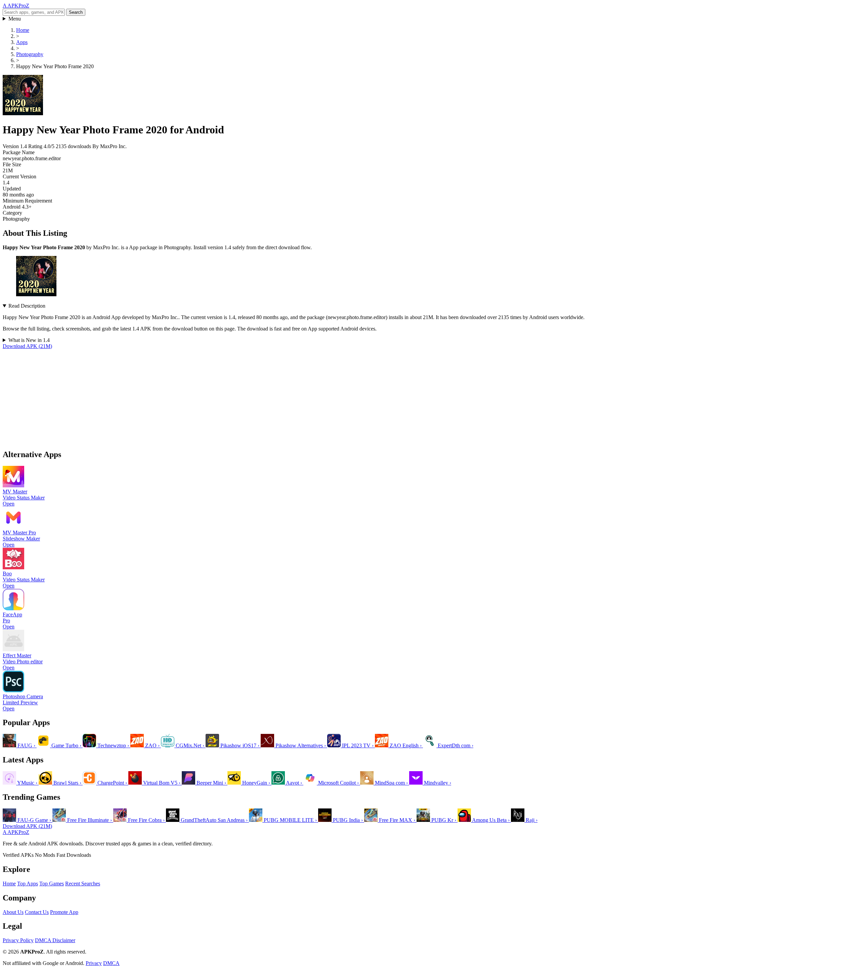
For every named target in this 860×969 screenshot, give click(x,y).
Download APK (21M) (27, 346)
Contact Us (37, 912)
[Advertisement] (204, 396)
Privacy (94, 963)
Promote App (64, 912)
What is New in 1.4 (29, 340)
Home (9, 883)
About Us (13, 912)
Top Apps (27, 883)
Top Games (51, 883)
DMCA (111, 963)
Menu (14, 18)
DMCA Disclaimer (55, 940)
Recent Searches (82, 883)
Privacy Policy (18, 940)
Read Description (26, 306)
